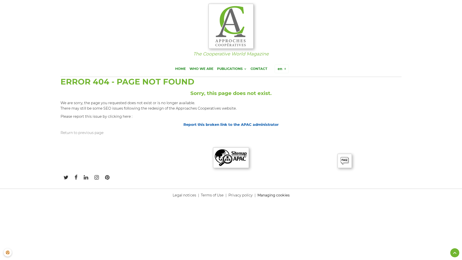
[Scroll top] (454, 252)
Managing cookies (273, 195)
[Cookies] (8, 252)
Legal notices (184, 195)
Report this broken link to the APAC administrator (231, 124)
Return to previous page (82, 133)
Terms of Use (212, 195)
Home (180, 69)
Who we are (201, 69)
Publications (230, 69)
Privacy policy (240, 195)
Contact (258, 69)
